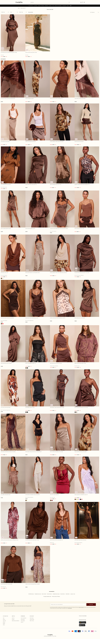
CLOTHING (35, 5)
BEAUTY (68, 5)
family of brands (81, 607)
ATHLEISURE (64, 5)
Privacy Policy (23, 619)
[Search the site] (69, 2)
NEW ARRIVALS (31, 5)
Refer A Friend (32, 620)
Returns (4, 619)
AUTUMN (39, 5)
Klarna (4, 624)
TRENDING (46, 5)
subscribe (91, 604)
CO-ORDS (50, 5)
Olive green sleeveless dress (47, 596)
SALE (70, 5)
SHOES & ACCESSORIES (58, 5)
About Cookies (23, 620)
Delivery (4, 622)
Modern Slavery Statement (15, 620)
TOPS (53, 5)
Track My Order (32, 619)
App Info (22, 622)
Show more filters (30, 12)
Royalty (4, 623)
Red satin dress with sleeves (56, 596)
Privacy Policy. (70, 608)
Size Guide (4, 620)
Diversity (13, 619)
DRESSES (42, 5)
